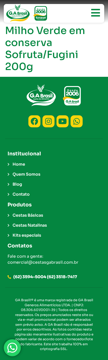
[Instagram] (48, 121)
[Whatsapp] (77, 121)
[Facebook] (34, 121)
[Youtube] (63, 121)
